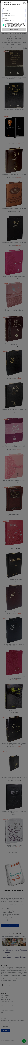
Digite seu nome (6, 8)
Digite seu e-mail (6, 13)
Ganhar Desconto (14, 29)
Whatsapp (4, 18)
